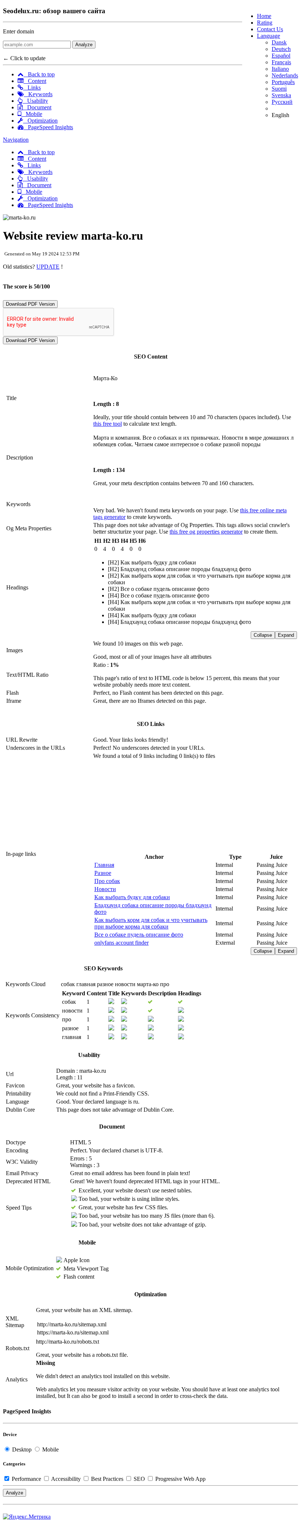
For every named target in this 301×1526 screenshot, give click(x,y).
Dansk (279, 42)
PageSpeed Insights (48, 127)
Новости (105, 889)
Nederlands (285, 75)
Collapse (263, 635)
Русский (282, 102)
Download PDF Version (30, 304)
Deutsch (281, 49)
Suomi (279, 89)
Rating (264, 22)
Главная (104, 865)
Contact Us (270, 29)
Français (281, 62)
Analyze (84, 44)
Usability (35, 101)
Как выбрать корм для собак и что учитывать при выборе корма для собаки (150, 923)
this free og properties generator (206, 531)
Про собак (107, 881)
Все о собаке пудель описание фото (138, 934)
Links (32, 87)
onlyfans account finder (121, 943)
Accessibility (66, 1479)
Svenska (281, 95)
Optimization (40, 120)
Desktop (22, 1449)
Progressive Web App (180, 1479)
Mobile (31, 114)
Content (34, 81)
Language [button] (268, 36)
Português (283, 82)
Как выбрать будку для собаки (132, 897)
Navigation (16, 140)
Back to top (39, 74)
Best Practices (107, 1479)
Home (264, 16)
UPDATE (47, 267)
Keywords (38, 94)
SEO (139, 1479)
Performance (26, 1479)
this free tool (107, 424)
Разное (102, 873)
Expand (286, 635)
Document (37, 107)
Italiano (280, 69)
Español (281, 55)
